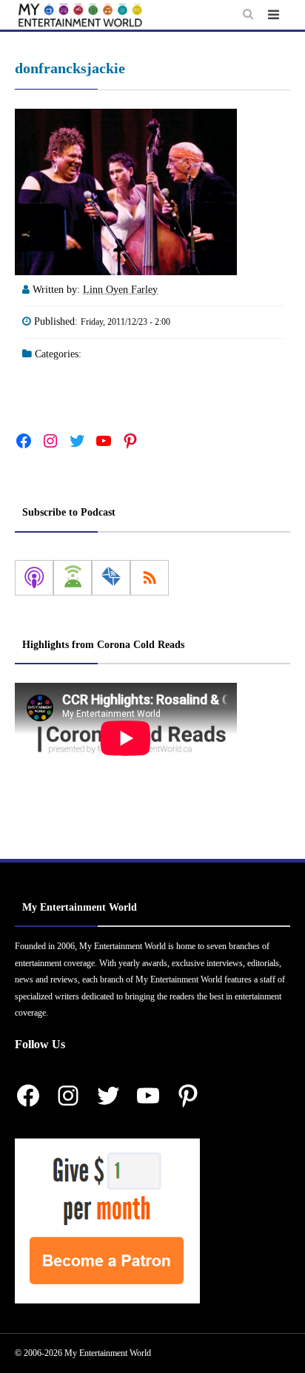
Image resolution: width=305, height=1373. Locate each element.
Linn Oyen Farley (120, 289)
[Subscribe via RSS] (149, 578)
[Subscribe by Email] (111, 578)
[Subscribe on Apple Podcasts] (34, 578)
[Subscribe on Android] (72, 578)
